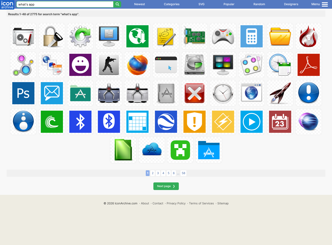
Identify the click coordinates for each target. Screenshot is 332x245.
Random (259, 4)
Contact (158, 203)
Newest (139, 4)
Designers (291, 4)
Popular (229, 4)
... (178, 173)
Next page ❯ (166, 186)
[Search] (117, 4)
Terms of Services (201, 203)
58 (183, 173)
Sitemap (223, 203)
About (145, 203)
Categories (171, 4)
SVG (202, 4)
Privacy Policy (176, 203)
